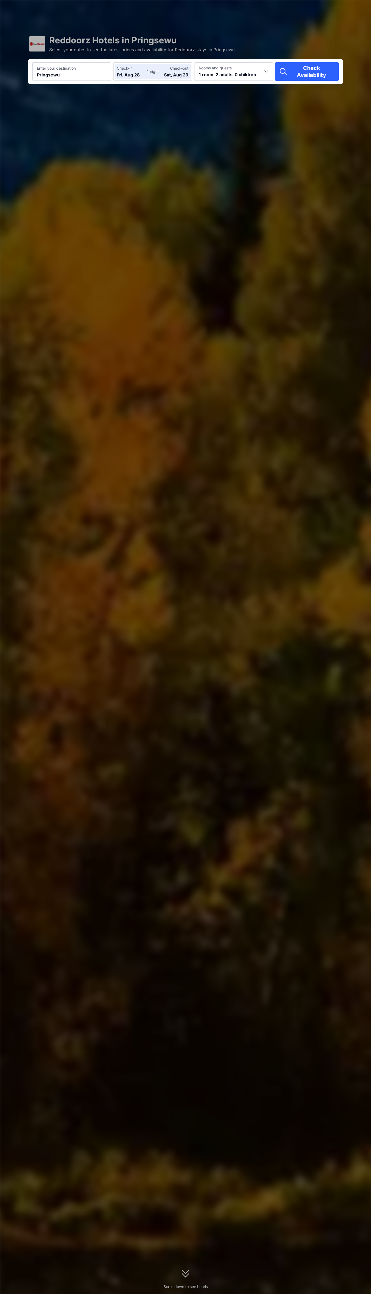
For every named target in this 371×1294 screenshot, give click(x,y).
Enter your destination (56, 68)
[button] (325, 9)
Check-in (125, 68)
